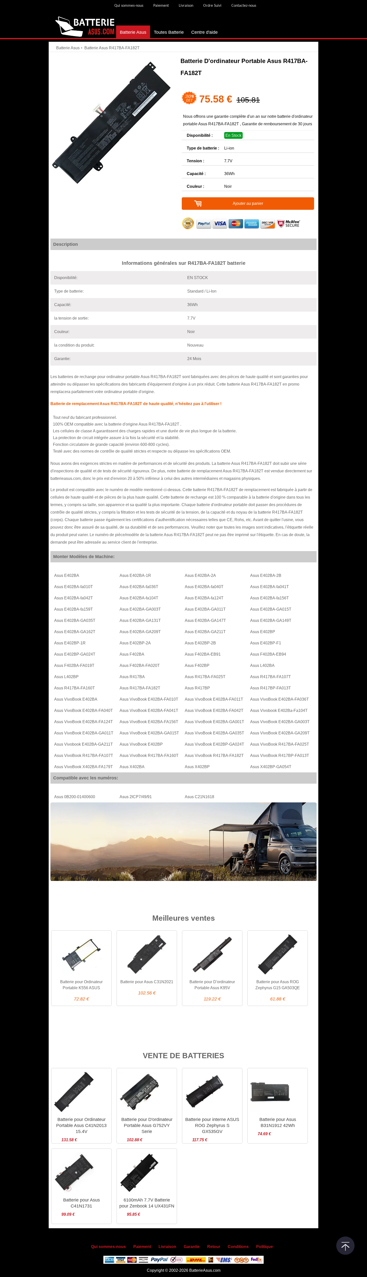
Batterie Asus (133, 32)
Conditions (238, 1246)
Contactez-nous (243, 6)
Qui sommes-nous (128, 6)
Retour (213, 1246)
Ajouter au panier (248, 203)
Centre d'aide (204, 32)
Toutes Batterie (169, 32)
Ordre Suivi (212, 6)
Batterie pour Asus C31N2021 (146, 982)
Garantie (192, 1246)
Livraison (186, 6)
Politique (264, 1246)
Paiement (161, 6)
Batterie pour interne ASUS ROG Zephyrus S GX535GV (212, 1125)
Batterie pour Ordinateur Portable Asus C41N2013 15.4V (81, 1125)
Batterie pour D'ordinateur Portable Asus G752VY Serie (147, 1125)
